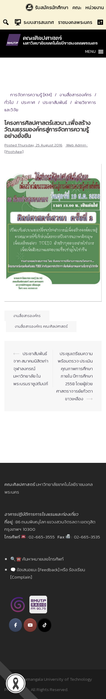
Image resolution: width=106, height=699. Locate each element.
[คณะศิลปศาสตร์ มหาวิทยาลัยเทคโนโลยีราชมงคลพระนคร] (53, 39)
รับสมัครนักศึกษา (51, 7)
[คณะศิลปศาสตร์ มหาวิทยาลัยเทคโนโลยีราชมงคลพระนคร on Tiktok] (44, 625)
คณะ (76, 7)
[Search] (6, 22)
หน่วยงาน (94, 7)
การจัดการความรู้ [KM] (31, 94)
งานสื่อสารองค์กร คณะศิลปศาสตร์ (41, 326)
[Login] (100, 22)
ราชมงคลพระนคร (75, 22)
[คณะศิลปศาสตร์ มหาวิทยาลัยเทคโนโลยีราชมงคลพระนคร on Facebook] (15, 625)
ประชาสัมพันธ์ (55, 102)
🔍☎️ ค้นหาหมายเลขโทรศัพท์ (37, 559)
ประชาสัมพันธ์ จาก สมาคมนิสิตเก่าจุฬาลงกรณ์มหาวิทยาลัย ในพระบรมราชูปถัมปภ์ (30, 368)
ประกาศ (28, 102)
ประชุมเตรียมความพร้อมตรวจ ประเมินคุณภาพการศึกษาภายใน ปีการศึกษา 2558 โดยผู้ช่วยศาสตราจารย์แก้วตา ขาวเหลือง (74, 376)
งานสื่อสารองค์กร (75, 94)
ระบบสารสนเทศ (39, 22)
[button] (90, 52)
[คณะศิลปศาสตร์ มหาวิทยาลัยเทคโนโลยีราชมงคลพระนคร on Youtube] (30, 625)
